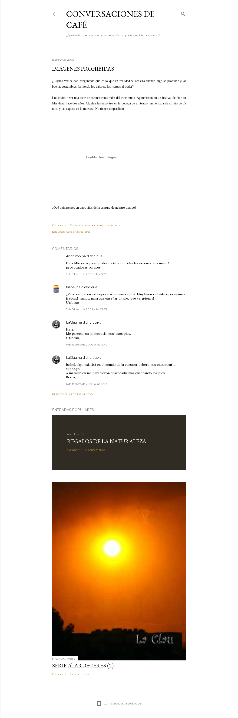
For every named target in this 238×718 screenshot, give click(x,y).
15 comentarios (95, 450)
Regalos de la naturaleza (106, 441)
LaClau (71, 322)
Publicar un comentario (72, 394)
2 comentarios (79, 674)
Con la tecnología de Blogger (123, 703)
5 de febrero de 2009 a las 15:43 (86, 309)
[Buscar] (183, 12)
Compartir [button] (59, 225)
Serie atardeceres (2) (83, 665)
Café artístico (74, 231)
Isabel (71, 287)
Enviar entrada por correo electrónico (94, 225)
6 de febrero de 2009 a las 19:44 (87, 384)
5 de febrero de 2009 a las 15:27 (86, 274)
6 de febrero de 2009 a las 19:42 (86, 344)
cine (87, 231)
